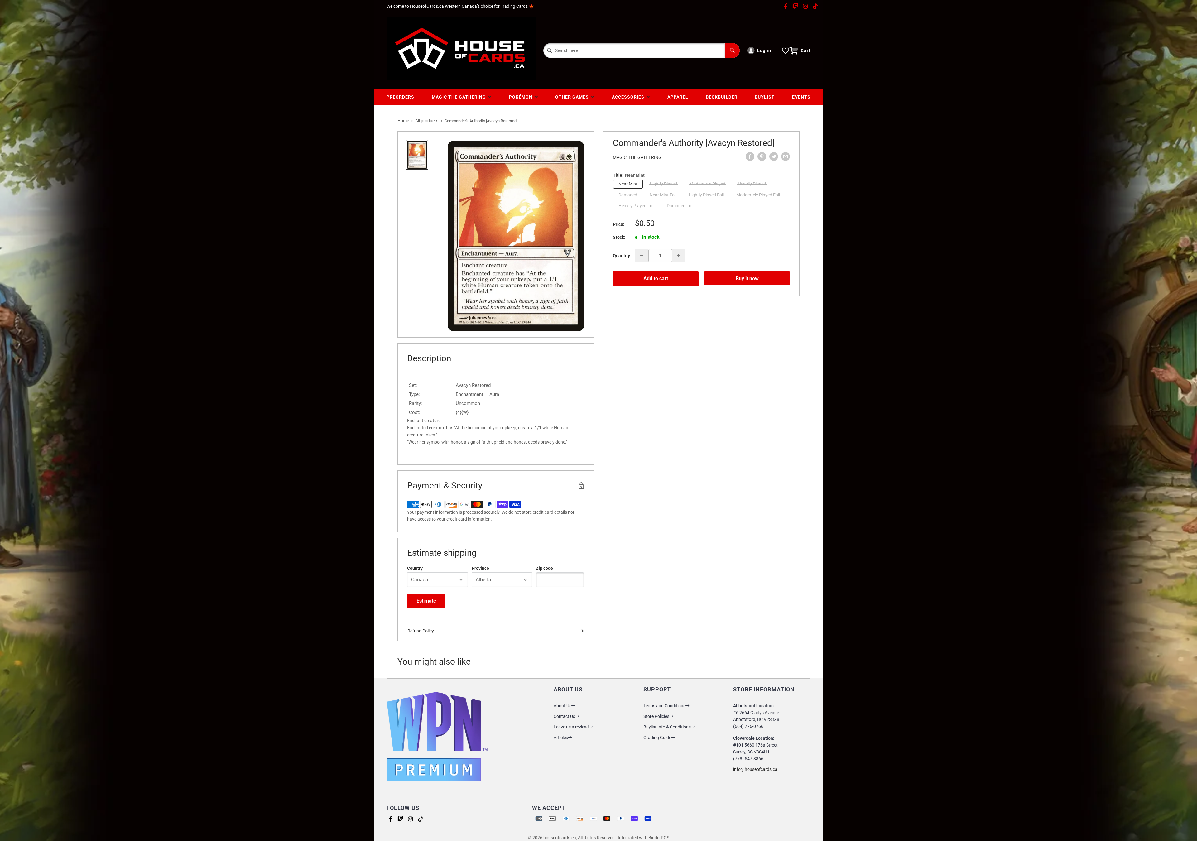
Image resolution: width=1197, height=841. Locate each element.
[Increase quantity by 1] (678, 255)
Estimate (426, 601)
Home (403, 120)
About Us (562, 705)
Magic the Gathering (460, 96)
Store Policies (656, 716)
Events (801, 96)
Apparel (677, 96)
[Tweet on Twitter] (773, 156)
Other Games (573, 96)
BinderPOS (658, 837)
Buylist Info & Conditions (667, 726)
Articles (561, 737)
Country (415, 568)
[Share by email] (785, 156)
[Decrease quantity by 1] (641, 255)
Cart (805, 50)
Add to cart (655, 278)
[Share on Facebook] (750, 156)
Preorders (400, 96)
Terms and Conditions (664, 705)
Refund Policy (420, 630)
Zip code (544, 568)
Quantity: (622, 255)
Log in (764, 50)
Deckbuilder (722, 96)
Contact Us (564, 716)
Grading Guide (657, 737)
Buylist (765, 96)
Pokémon (522, 96)
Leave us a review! (571, 726)
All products (426, 120)
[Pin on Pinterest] (761, 156)
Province (480, 568)
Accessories (629, 96)
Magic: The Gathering (637, 157)
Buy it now (747, 278)
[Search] (732, 50)
